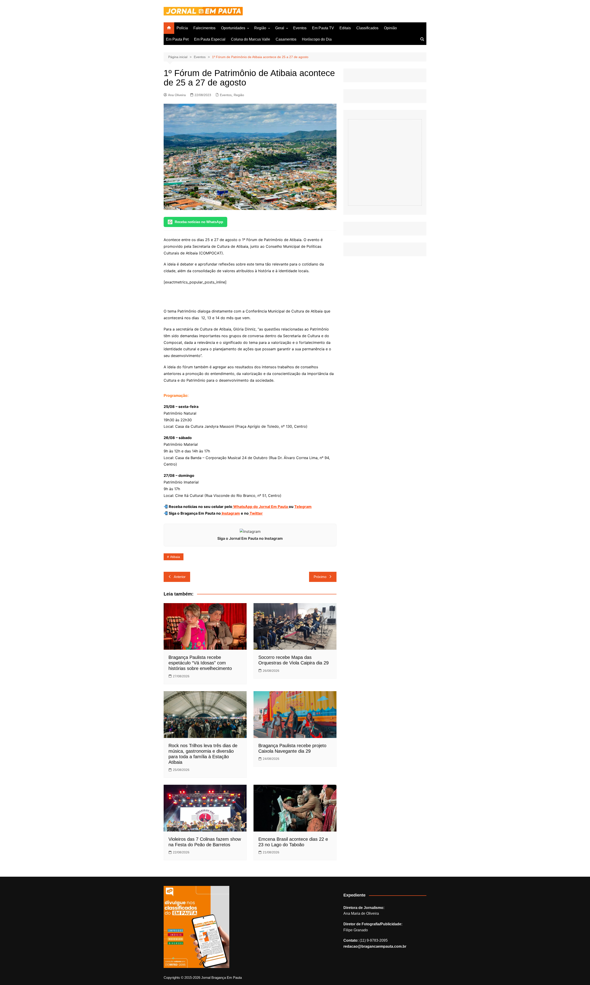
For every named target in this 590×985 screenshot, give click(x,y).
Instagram (230, 513)
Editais (345, 28)
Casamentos (286, 39)
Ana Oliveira (177, 95)
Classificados (367, 28)
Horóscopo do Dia (317, 39)
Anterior (180, 577)
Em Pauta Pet (177, 39)
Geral (279, 28)
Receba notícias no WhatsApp (199, 222)
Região (260, 28)
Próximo (320, 577)
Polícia (182, 28)
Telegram (303, 506)
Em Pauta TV (323, 28)
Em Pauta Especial (209, 39)
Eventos (300, 28)
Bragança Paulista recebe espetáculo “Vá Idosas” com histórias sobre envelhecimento (200, 663)
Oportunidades (233, 28)
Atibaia (175, 557)
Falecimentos (204, 28)
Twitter (256, 513)
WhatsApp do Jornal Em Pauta (260, 506)
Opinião (390, 28)
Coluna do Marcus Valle (250, 39)
